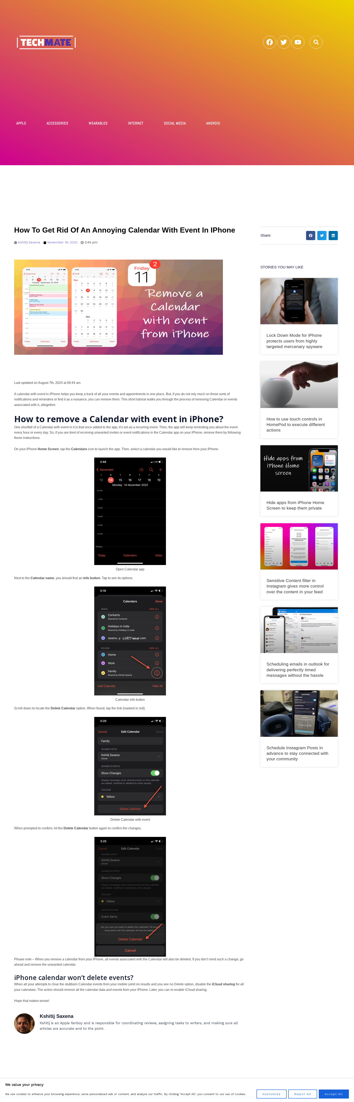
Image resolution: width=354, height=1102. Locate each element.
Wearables (98, 123)
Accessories (57, 123)
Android (213, 123)
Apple (21, 123)
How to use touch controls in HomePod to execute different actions (296, 425)
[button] (316, 42)
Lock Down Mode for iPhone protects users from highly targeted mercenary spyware (294, 341)
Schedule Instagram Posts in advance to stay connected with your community (297, 753)
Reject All (302, 1094)
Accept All (334, 1094)
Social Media (175, 123)
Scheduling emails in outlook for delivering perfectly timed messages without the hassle (298, 670)
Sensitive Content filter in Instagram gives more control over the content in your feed (295, 586)
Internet (135, 123)
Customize (271, 1094)
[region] (177, 1090)
